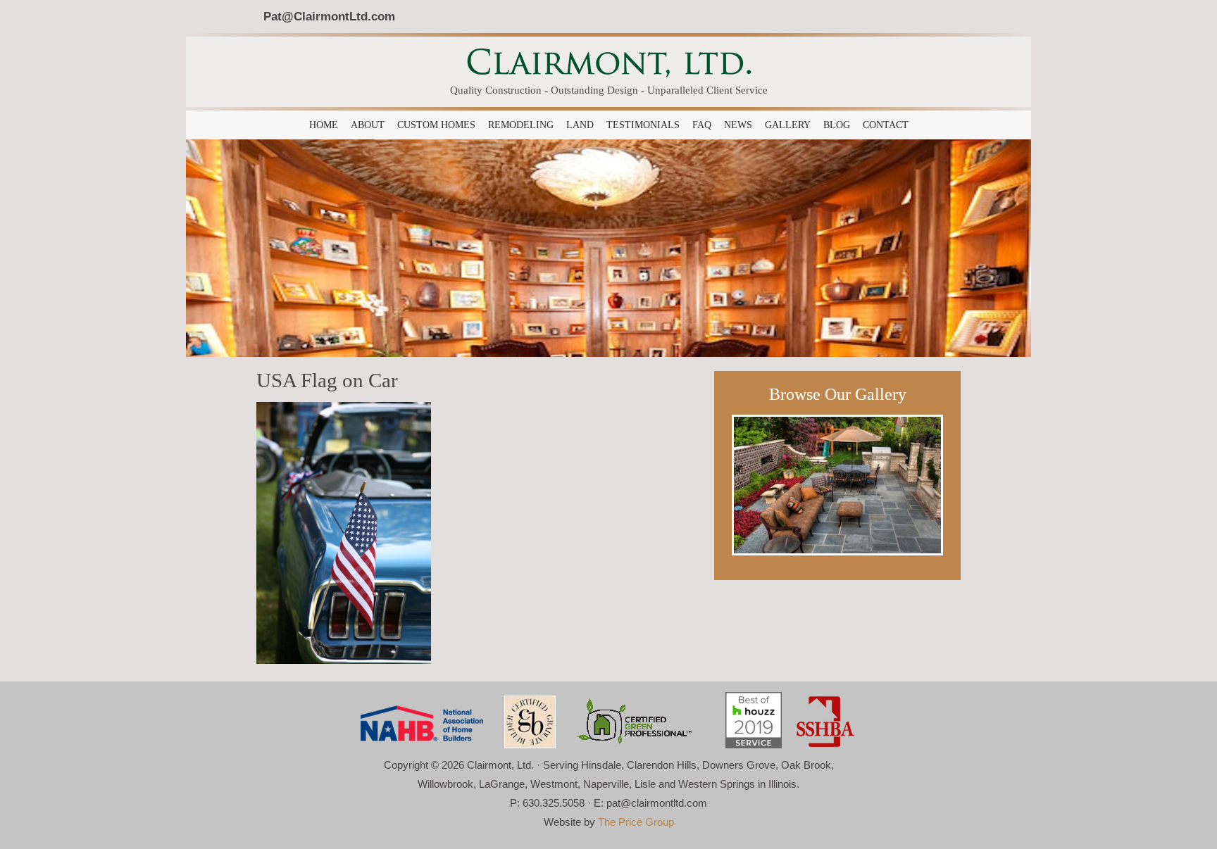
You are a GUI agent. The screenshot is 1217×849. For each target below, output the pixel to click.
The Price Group (636, 822)
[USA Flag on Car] (343, 531)
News (738, 125)
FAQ (701, 125)
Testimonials (643, 125)
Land (580, 125)
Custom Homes (436, 125)
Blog (836, 125)
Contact (886, 125)
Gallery (788, 125)
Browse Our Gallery (837, 394)
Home (323, 125)
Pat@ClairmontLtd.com (329, 16)
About (368, 125)
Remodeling (521, 125)
